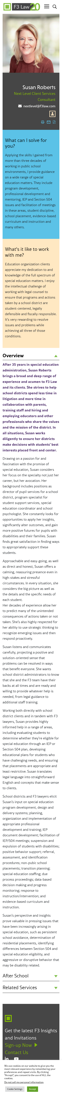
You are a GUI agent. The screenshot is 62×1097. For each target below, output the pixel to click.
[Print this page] (42, 122)
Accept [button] (32, 1089)
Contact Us (16, 1052)
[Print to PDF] (53, 122)
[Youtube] (18, 1059)
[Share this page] (48, 122)
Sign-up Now (18, 1045)
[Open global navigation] (46, 6)
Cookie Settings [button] (14, 1089)
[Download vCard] (52, 114)
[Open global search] (55, 6)
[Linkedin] (9, 1059)
